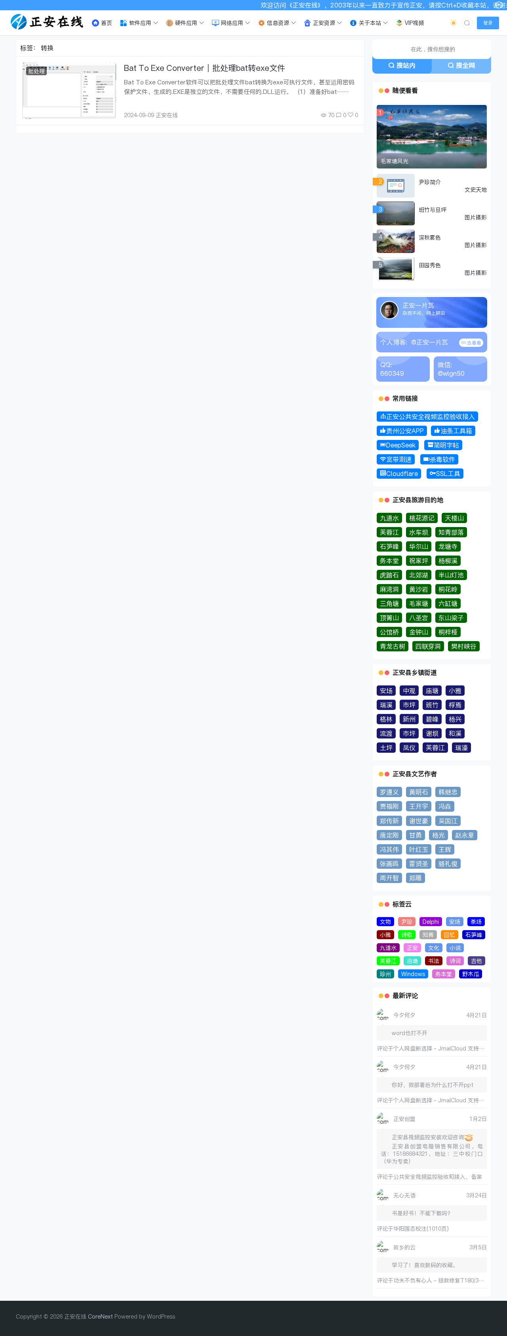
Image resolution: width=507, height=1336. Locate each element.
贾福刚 (389, 806)
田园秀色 (430, 265)
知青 (428, 934)
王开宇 (418, 806)
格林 (386, 719)
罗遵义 (389, 792)
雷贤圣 (418, 863)
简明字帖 (446, 445)
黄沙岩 (418, 589)
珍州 (385, 974)
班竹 (432, 704)
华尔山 (418, 546)
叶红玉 (418, 849)
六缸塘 (447, 603)
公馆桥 (389, 632)
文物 (385, 921)
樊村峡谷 (464, 646)
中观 (409, 690)
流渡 (386, 733)
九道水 (389, 518)
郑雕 (415, 878)
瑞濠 (461, 747)
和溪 (455, 733)
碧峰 (432, 719)
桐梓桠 (447, 632)
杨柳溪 (447, 560)
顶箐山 (389, 617)
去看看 (473, 342)
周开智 (389, 878)
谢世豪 (418, 820)
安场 (386, 690)
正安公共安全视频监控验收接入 (430, 416)
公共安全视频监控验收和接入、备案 (437, 1176)
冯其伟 (389, 849)
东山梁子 (451, 617)
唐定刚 (389, 835)
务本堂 (389, 560)
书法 (433, 961)
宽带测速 (399, 459)
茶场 (476, 921)
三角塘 (389, 603)
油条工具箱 (456, 430)
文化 (433, 948)
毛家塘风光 (394, 161)
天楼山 (454, 518)
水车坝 (418, 532)
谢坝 (432, 733)
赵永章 (464, 835)
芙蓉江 (389, 532)
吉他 (476, 961)
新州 (409, 719)
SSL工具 (448, 473)
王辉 (444, 849)
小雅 (455, 690)
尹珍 (406, 921)
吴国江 (447, 820)
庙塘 (432, 690)
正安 (412, 948)
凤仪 (409, 747)
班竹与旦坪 (432, 209)
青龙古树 (392, 646)
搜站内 (406, 65)
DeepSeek (401, 445)
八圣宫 (418, 617)
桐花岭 (447, 589)
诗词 (455, 961)
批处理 (36, 71)
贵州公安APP (405, 430)
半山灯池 (451, 575)
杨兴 (455, 719)
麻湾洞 (389, 589)
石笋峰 (389, 546)
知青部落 (451, 532)
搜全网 (465, 65)
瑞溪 (386, 704)
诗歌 (406, 934)
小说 (455, 948)
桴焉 (455, 704)
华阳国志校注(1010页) (421, 1228)
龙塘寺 (447, 546)
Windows (413, 974)
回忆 (449, 934)
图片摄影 (476, 217)
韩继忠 (447, 792)
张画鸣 (389, 863)
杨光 (438, 835)
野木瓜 (470, 974)
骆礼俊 (447, 863)
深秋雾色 (430, 237)
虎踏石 (389, 575)
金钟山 (418, 632)
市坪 (409, 704)
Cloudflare (402, 473)
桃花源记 (422, 518)
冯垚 (444, 806)
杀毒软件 (442, 459)
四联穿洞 (428, 646)
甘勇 (415, 835)
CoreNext (100, 1316)
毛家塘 (418, 603)
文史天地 (476, 189)
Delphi (431, 921)
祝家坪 (418, 560)
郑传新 (389, 820)
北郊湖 (418, 575)
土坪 (386, 747)
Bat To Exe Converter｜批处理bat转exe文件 (204, 68)
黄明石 (418, 792)
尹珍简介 (430, 182)
